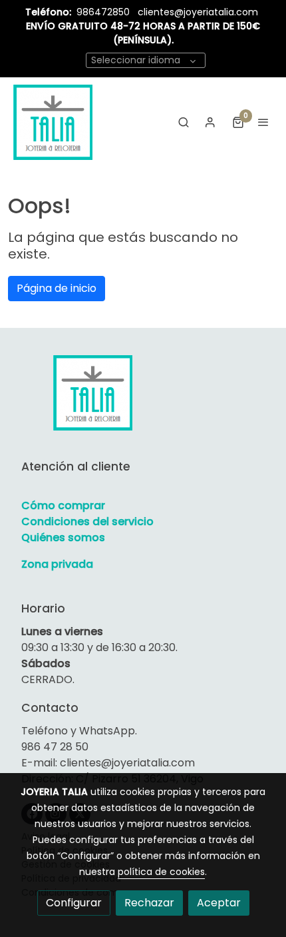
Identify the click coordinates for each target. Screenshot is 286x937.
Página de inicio (56, 288)
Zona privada (57, 564)
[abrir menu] (263, 122)
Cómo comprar (63, 505)
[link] (52, 122)
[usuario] (210, 122)
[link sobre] (143, 401)
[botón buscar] (184, 122)
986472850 (104, 12)
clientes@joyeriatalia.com (198, 12)
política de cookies (161, 871)
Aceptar (219, 902)
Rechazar (149, 902)
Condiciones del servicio (87, 521)
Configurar (74, 902)
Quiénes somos (63, 537)
